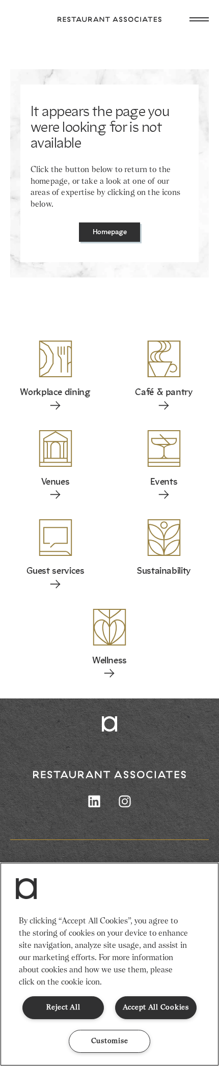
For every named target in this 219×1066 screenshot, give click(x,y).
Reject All (63, 1007)
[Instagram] (125, 801)
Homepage (110, 232)
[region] (109, 964)
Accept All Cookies (156, 1007)
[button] (26, 889)
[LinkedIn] (94, 801)
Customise (109, 1041)
